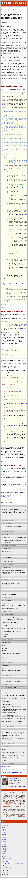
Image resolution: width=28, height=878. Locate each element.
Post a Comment (5, 766)
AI (11, 792)
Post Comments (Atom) (14, 772)
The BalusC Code (14, 3)
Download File (6, 797)
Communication (10, 794)
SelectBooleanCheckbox (12, 810)
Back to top (3, 82)
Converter (13, 795)
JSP (15, 803)
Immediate (5, 801)
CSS (17, 795)
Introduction (6, 26)
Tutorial (13, 814)
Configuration (7, 795)
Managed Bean (11, 495)
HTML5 (20, 800)
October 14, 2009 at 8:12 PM (8, 726)
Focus (8, 800)
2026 (4, 825)
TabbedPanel (14, 813)
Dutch (15, 797)
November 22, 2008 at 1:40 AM (8, 577)
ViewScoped (21, 816)
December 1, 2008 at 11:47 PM (8, 611)
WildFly (21, 818)
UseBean (10, 815)
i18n (24, 800)
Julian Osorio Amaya (7, 687)
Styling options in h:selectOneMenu (14, 863)
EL (6, 799)
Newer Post (4, 769)
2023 (4, 831)
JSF (6, 495)
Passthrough (22, 806)
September (7, 860)
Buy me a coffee (12, 786)
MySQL (20, 804)
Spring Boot (21, 811)
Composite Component (20, 794)
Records (22, 809)
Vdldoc (15, 816)
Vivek (3, 506)
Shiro (17, 811)
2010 (4, 853)
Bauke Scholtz (6, 523)
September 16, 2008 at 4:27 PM (9, 520)
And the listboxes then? (11, 465)
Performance (6, 808)
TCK (19, 813)
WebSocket (7, 818)
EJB (4, 799)
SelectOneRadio (7, 811)
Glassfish (12, 800)
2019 (4, 837)
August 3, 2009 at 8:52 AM (7, 675)
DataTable (14, 796)
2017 (4, 841)
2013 (4, 848)
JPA (24, 801)
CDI (4, 794)
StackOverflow (7, 813)
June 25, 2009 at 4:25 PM (7, 662)
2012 (4, 850)
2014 (4, 846)
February (7, 869)
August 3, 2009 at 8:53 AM (7, 684)
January (6, 870)
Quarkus (14, 809)
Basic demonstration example (14, 311)
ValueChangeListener (8, 816)
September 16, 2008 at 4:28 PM (9, 531)
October (7, 858)
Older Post (24, 769)
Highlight (16, 800)
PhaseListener (14, 808)
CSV (19, 795)
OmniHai (16, 806)
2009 (4, 855)
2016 (4, 843)
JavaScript (15, 801)
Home (14, 769)
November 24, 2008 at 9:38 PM (8, 588)
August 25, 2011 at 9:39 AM (8, 743)
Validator (19, 815)
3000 (4, 824)
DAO (10, 796)
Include (10, 801)
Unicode (18, 814)
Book (23, 792)
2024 (4, 829)
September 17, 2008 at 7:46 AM (9, 545)
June (6, 867)
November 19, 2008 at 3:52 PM (8, 555)
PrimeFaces (9, 809)
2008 (4, 856)
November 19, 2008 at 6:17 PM (8, 564)
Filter (4, 800)
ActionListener (6, 792)
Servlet (13, 811)
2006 (4, 874)
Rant (18, 809)
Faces (23, 799)
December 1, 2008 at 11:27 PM (8, 597)
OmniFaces (8, 806)
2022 (4, 832)
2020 (4, 836)
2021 (4, 834)
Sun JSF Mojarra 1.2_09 (16, 453)
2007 (4, 872)
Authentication (18, 792)
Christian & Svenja (7, 614)
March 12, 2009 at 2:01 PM (7, 639)
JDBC (20, 801)
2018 (4, 839)
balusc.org (18, 783)
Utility (14, 815)
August (6, 861)
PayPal (23, 786)
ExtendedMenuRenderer (11, 86)
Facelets (18, 799)
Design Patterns (21, 796)
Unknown (4, 548)
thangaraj (4, 642)
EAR (19, 797)
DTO (11, 797)
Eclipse (23, 797)
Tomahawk (23, 813)
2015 (4, 844)
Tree (9, 814)
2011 (4, 851)
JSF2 (11, 803)
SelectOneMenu (5, 496)
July (5, 865)
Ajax (14, 792)
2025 (4, 827)
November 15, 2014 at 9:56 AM (8, 763)
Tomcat (5, 814)
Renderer (18, 495)
